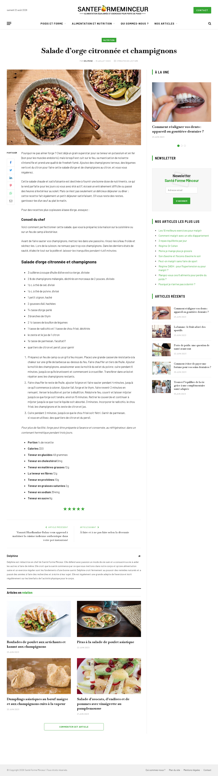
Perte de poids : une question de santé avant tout (191, 347)
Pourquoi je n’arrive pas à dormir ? (177, 284)
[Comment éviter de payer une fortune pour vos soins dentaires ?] (161, 368)
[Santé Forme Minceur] (113, 10)
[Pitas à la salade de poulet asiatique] (109, 619)
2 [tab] (181, 146)
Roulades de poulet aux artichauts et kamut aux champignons (36, 644)
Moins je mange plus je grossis (175, 250)
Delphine (88, 61)
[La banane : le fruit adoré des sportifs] (161, 331)
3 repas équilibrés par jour (173, 240)
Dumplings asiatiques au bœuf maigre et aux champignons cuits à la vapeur (37, 701)
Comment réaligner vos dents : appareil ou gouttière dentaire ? (178, 129)
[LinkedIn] (11, 178)
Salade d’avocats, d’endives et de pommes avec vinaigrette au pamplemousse (103, 703)
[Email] (11, 201)
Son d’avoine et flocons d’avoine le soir (180, 256)
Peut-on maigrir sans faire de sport (178, 261)
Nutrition (108, 40)
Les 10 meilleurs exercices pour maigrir (180, 230)
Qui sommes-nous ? (135, 23)
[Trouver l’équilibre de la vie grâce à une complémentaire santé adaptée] (161, 386)
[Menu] (9, 23)
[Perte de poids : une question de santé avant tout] (161, 349)
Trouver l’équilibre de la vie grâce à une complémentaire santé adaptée (189, 385)
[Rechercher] (209, 23)
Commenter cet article (73, 726)
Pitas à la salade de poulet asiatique (105, 642)
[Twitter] (11, 170)
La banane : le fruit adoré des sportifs (190, 328)
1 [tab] (178, 146)
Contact (202, 10)
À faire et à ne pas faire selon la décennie (104, 532)
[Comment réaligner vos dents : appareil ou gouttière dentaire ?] (181, 102)
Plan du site (174, 770)
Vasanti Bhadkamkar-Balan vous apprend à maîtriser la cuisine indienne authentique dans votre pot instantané (40, 536)
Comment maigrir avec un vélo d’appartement (184, 235)
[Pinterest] (11, 185)
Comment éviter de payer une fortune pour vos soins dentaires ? (192, 365)
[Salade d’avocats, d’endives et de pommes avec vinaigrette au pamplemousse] (109, 676)
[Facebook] (11, 162)
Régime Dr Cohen (168, 245)
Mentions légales (192, 770)
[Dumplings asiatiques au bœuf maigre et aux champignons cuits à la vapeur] (39, 676)
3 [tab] (184, 146)
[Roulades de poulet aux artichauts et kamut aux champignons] (39, 619)
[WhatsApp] (11, 193)
